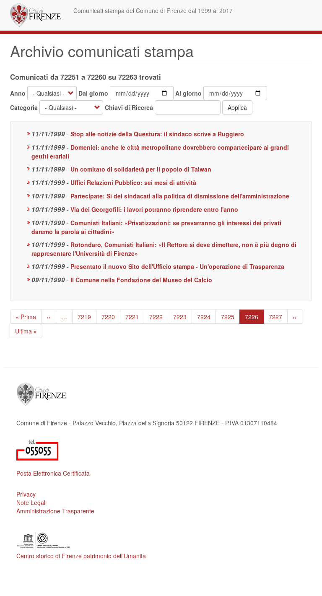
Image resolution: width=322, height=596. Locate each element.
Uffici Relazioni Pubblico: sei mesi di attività (133, 182)
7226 (254, 318)
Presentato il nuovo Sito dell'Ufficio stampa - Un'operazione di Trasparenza (177, 266)
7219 (84, 316)
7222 (156, 316)
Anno (18, 93)
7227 (276, 316)
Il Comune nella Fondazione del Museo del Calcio (141, 280)
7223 (180, 316)
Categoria (24, 107)
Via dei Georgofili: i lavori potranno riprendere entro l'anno (154, 209)
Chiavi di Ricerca (129, 107)
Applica (237, 107)
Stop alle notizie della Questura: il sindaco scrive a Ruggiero (157, 134)
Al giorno (188, 93)
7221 (132, 316)
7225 (228, 316)
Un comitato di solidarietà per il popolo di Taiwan (140, 169)
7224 (204, 316)
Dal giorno (93, 93)
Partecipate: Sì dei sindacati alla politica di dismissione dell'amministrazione (179, 196)
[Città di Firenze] (38, 15)
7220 (108, 316)
